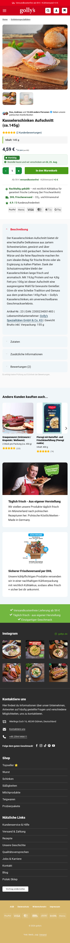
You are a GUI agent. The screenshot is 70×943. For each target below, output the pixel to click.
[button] (4, 11)
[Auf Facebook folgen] (36, 745)
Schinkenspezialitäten (20, 19)
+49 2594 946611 (18, 736)
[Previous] (8, 57)
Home (5, 19)
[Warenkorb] (64, 10)
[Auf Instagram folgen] (41, 745)
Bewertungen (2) (20, 366)
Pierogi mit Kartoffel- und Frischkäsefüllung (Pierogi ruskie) (50, 440)
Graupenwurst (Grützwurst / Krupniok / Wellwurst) (16, 439)
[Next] (62, 57)
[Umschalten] (6, 229)
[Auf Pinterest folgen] (49, 745)
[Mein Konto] (56, 10)
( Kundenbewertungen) (29, 132)
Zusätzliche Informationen (26, 354)
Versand (43, 935)
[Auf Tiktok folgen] (45, 745)
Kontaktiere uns (17, 729)
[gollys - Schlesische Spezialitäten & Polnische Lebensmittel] (27, 10)
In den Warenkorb (46, 170)
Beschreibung (19, 229)
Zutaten (15, 341)
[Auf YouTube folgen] (53, 745)
